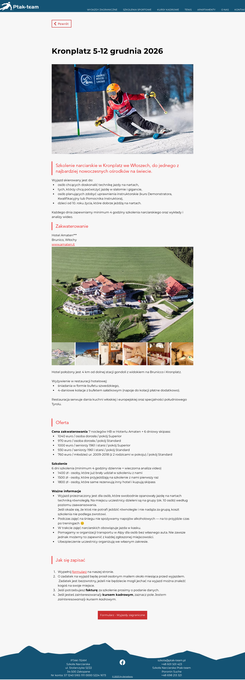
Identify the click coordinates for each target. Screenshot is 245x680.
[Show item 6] (182, 353)
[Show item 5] (158, 353)
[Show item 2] (87, 353)
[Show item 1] (63, 353)
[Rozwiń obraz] (122, 294)
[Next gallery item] (189, 294)
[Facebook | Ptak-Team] (122, 662)
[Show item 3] (111, 353)
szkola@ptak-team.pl (172, 660)
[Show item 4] (134, 353)
